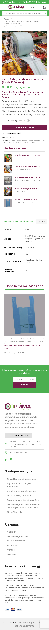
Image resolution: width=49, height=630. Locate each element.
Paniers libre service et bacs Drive (23, 500)
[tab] (19, 221)
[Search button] (45, 13)
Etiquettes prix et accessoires (21, 479)
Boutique (11, 554)
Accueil (7, 19)
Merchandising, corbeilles (19, 495)
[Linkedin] (6, 459)
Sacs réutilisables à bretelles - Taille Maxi (28, 200)
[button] (3, 2)
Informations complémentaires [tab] (19, 221)
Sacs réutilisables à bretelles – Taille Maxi (23, 347)
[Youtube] (11, 459)
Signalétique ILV (14, 512)
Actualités (12, 545)
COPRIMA (11, 531)
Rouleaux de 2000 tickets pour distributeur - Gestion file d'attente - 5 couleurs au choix (28, 177)
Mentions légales (27, 622)
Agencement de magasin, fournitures (20, 485)
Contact (11, 549)
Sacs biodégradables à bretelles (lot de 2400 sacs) (28, 188)
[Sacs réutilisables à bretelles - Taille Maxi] (8, 203)
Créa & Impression (16, 540)
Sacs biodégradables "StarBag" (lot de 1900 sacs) (28, 166)
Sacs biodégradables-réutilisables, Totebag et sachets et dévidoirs (22, 22)
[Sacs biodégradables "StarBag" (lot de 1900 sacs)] (8, 169)
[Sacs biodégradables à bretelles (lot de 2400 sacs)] (8, 191)
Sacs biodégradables (15, 26)
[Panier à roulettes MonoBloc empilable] (8, 158)
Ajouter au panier (24, 127)
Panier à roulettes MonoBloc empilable (28, 155)
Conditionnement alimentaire (21, 491)
